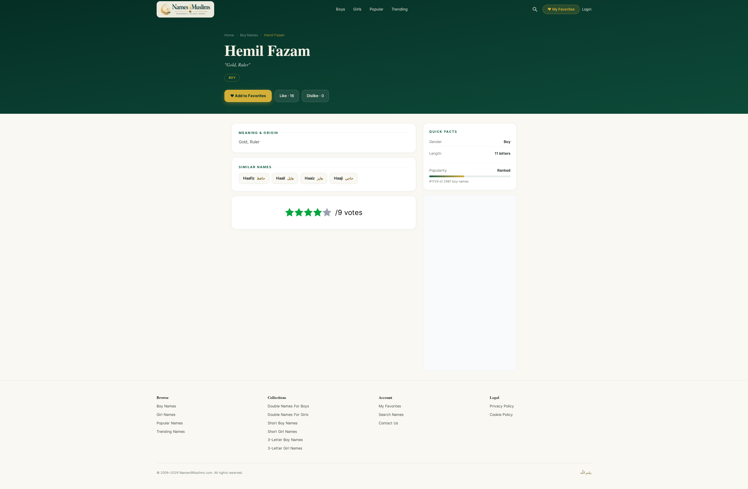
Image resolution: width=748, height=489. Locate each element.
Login (586, 9)
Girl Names (166, 414)
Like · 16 (287, 95)
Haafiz (254, 178)
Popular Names (170, 423)
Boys (340, 9)
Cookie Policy (501, 414)
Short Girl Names (282, 431)
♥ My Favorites (561, 9)
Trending (400, 9)
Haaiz (314, 178)
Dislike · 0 (315, 95)
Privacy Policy (502, 406)
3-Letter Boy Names (285, 440)
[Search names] (535, 9)
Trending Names (171, 431)
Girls (357, 9)
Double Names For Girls (288, 414)
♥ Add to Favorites (248, 95)
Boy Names (249, 35)
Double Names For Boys (288, 406)
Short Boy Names (283, 423)
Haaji (343, 178)
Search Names (391, 414)
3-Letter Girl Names (285, 448)
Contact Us (388, 423)
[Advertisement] (470, 283)
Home (229, 35)
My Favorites (390, 406)
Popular (376, 9)
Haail (285, 178)
